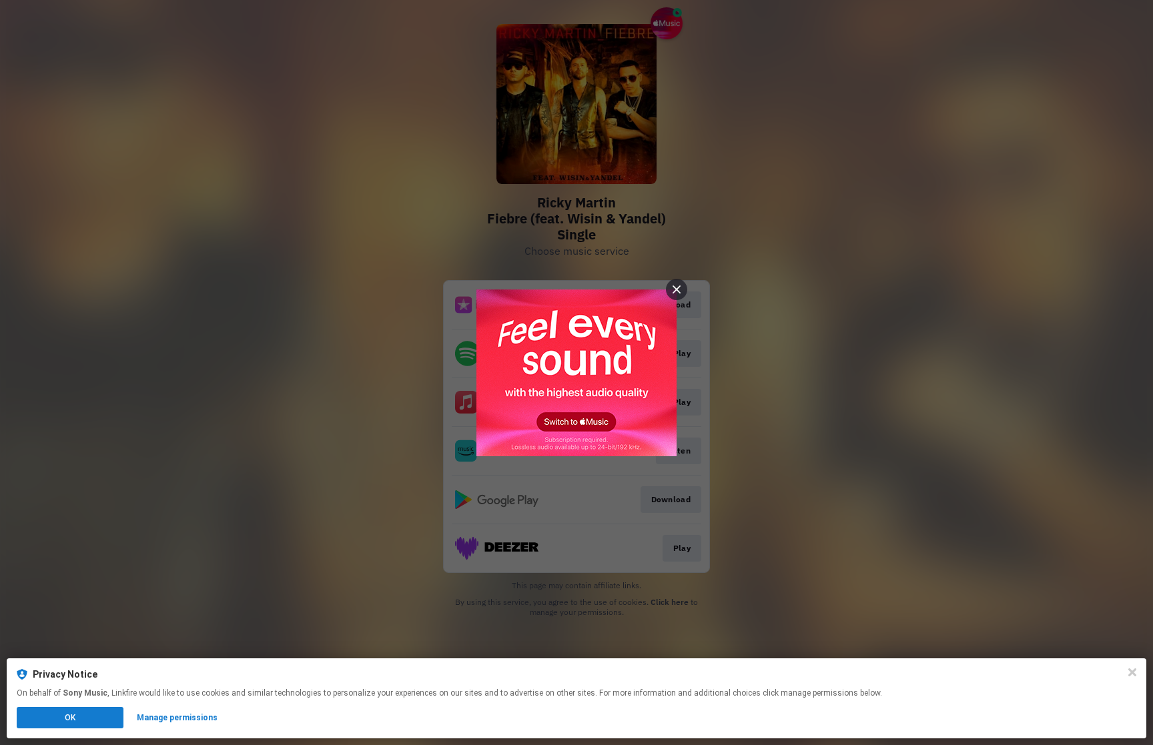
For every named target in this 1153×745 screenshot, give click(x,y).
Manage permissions (177, 717)
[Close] (1132, 672)
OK (70, 717)
